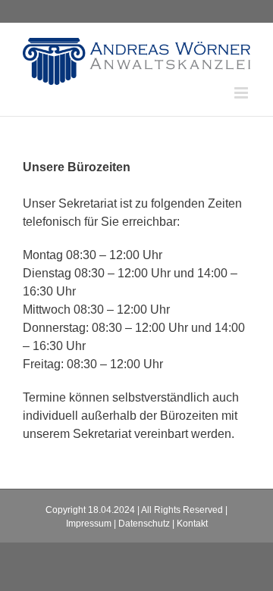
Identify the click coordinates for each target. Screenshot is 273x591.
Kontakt (192, 523)
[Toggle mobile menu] (242, 93)
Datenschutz (144, 523)
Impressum (88, 523)
